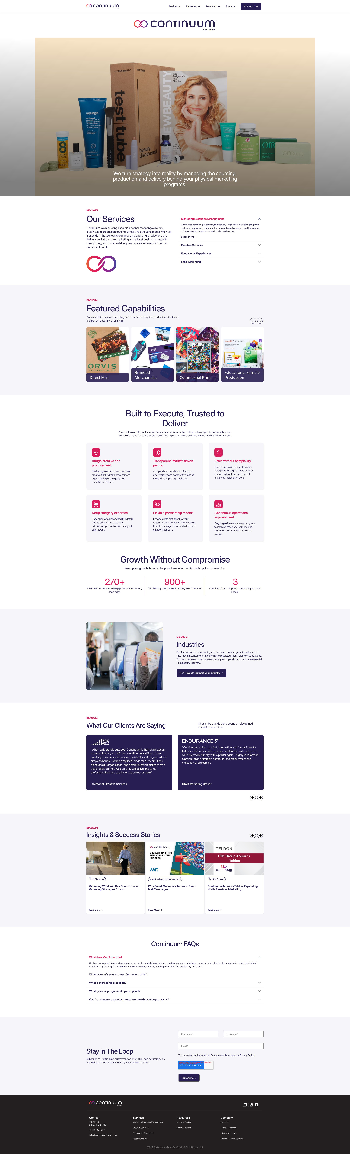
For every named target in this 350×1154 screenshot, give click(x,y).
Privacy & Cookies (228, 1133)
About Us (230, 6)
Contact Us (250, 6)
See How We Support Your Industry (200, 672)
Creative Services (140, 1128)
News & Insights (184, 1128)
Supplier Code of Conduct (231, 1138)
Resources (211, 6)
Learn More (188, 236)
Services (173, 6)
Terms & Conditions (228, 1128)
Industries (191, 6)
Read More (94, 910)
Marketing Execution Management (148, 1122)
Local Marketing (140, 1138)
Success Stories (184, 1122)
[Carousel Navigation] (175, 321)
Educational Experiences (143, 1133)
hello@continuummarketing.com (103, 1135)
